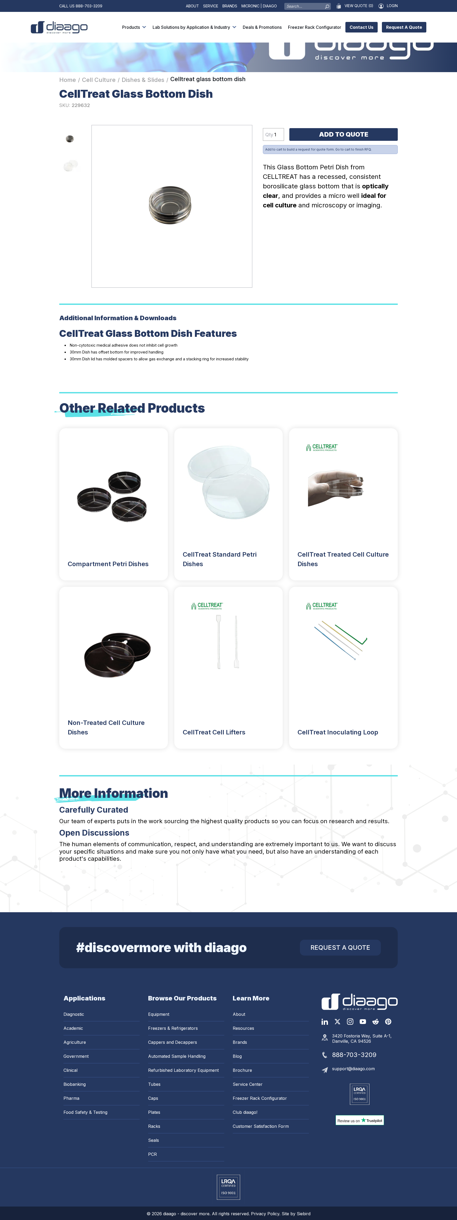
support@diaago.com (353, 1068)
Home (67, 79)
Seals (153, 1140)
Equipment (158, 1014)
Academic (73, 1028)
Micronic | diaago (259, 6)
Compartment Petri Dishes (108, 564)
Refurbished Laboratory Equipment (183, 1070)
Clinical (70, 1070)
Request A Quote (404, 27)
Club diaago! (245, 1112)
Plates (154, 1112)
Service (210, 6)
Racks (154, 1126)
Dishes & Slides (143, 79)
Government (76, 1056)
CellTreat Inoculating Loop (338, 732)
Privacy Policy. (266, 1213)
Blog (237, 1056)
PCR (152, 1154)
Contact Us (361, 27)
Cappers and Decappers (172, 1042)
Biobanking (74, 1084)
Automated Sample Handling (176, 1056)
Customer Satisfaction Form (261, 1126)
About (192, 6)
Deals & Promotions (262, 27)
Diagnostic (73, 1014)
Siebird (303, 1213)
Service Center (248, 1084)
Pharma (71, 1098)
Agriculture (74, 1042)
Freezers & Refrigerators (173, 1028)
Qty (269, 134)
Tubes (154, 1084)
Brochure (242, 1070)
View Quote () (359, 6)
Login (392, 6)
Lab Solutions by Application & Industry (191, 27)
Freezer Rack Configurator (314, 27)
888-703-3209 (89, 6)
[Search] (327, 5)
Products (131, 27)
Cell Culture (99, 79)
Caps (153, 1098)
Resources (243, 1028)
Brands (229, 6)
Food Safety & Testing (85, 1112)
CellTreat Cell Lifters (214, 732)
